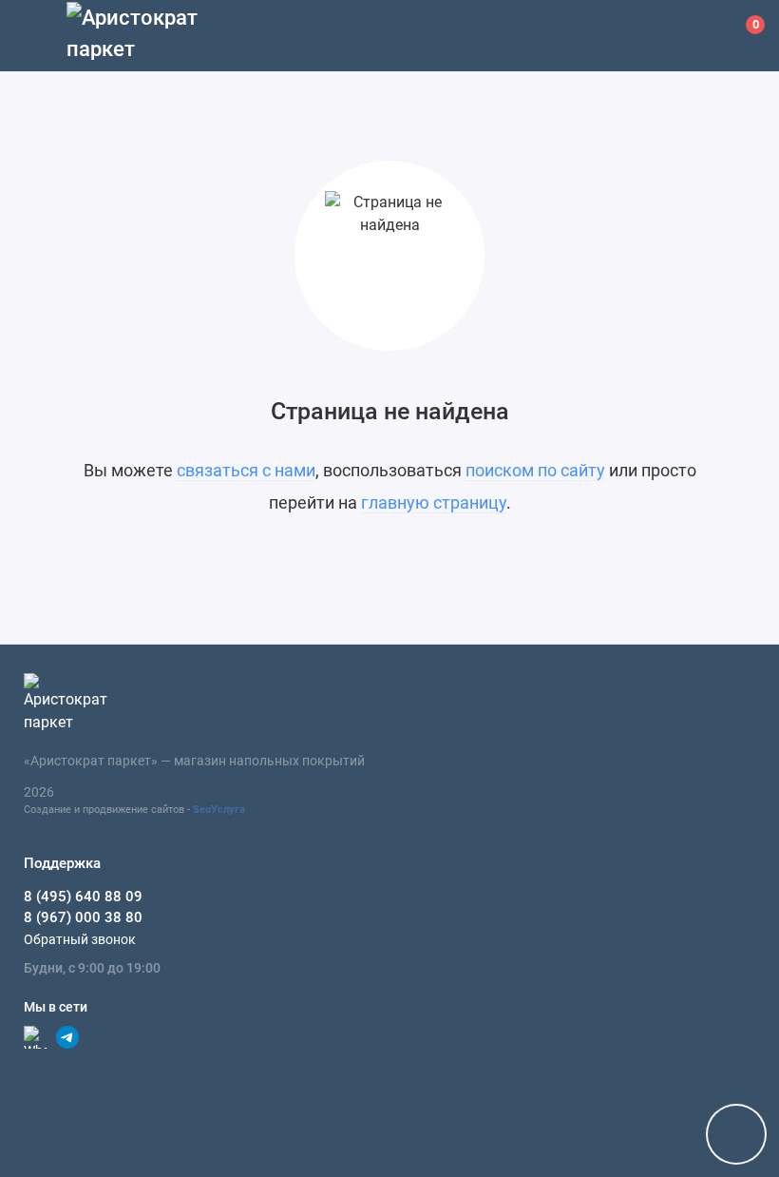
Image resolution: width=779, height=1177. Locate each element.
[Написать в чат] (736, 1134)
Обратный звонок (80, 939)
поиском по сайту (535, 470)
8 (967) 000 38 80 (83, 917)
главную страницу (433, 502)
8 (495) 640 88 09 (83, 896)
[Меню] (35, 35)
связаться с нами (246, 470)
